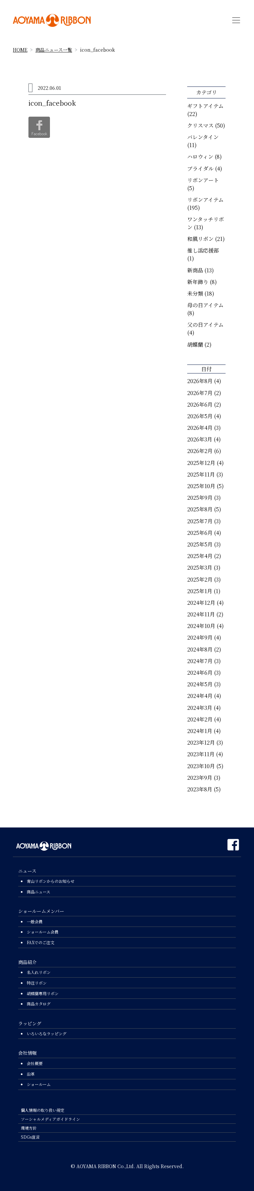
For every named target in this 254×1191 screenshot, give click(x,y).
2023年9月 (199, 777)
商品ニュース (38, 891)
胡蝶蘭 (195, 344)
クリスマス (200, 125)
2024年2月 (200, 719)
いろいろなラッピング (46, 1033)
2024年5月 (200, 684)
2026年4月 (200, 427)
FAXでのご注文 (40, 942)
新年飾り (197, 282)
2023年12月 (201, 742)
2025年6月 (200, 533)
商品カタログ (39, 1003)
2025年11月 (201, 474)
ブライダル (200, 168)
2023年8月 (199, 789)
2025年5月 (200, 544)
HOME (20, 49)
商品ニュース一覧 (53, 49)
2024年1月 (199, 731)
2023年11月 (201, 754)
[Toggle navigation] (236, 20)
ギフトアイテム (205, 106)
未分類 (195, 293)
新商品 (195, 270)
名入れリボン (39, 972)
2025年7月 (200, 521)
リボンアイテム (205, 199)
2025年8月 (200, 509)
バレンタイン (203, 137)
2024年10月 (201, 626)
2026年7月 (200, 393)
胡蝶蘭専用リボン (43, 993)
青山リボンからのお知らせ (50, 881)
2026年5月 (200, 416)
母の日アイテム (205, 305)
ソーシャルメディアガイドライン (50, 1119)
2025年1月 (199, 591)
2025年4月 (200, 556)
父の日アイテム (205, 324)
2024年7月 (200, 661)
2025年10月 (201, 486)
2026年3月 (199, 439)
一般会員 (35, 921)
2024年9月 (200, 637)
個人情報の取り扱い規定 (42, 1110)
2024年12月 (201, 602)
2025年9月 (200, 497)
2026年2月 (200, 451)
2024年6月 (200, 672)
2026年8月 (200, 381)
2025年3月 (199, 567)
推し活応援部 (203, 250)
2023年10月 (201, 766)
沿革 (31, 1074)
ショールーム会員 (43, 932)
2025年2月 (200, 579)
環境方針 (29, 1128)
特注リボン (37, 983)
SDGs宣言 (30, 1137)
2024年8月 (200, 649)
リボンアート (203, 180)
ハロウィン (200, 156)
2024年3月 (199, 707)
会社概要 (35, 1063)
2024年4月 (200, 696)
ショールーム (39, 1084)
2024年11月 (201, 614)
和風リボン (200, 239)
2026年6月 (200, 404)
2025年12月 (201, 463)
